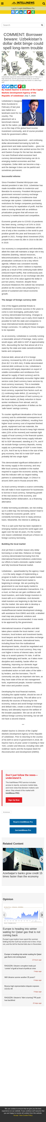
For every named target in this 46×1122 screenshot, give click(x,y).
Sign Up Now (13, 800)
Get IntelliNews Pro (23, 830)
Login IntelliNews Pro (26, 8)
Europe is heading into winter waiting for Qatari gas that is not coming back (21, 932)
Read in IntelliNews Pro (23, 822)
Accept (16, 1115)
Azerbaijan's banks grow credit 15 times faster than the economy (22, 875)
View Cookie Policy (25, 1115)
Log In (14, 8)
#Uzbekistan (6, 812)
